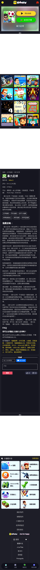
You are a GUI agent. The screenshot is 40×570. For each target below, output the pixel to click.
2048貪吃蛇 (6, 345)
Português (20, 558)
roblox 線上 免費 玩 (19, 347)
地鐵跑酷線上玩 (19, 343)
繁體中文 (20, 543)
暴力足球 (17, 172)
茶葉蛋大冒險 (30, 343)
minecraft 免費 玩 (23, 345)
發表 (7, 373)
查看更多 (35, 458)
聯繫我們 (20, 516)
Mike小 (11, 180)
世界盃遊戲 (25, 217)
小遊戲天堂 (9, 343)
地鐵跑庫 (14, 341)
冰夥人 (12, 350)
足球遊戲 (10, 172)
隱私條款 (20, 529)
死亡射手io (9, 352)
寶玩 (6, 350)
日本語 (20, 555)
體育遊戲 (17, 217)
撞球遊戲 (8, 347)
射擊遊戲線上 (7, 217)
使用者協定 (20, 525)
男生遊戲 (14, 213)
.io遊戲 (28, 341)
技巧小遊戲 (22, 213)
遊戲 (3, 172)
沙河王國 (22, 341)
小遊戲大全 (20, 521)
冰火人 (14, 345)
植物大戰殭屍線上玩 (22, 350)
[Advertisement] (20, 54)
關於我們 (20, 512)
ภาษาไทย (20, 547)
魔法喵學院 (18, 352)
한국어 (20, 551)
